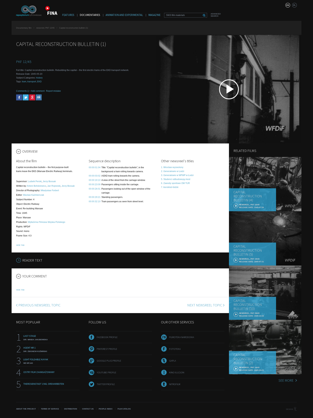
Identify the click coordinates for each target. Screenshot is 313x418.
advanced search (216, 15)
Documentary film (24, 28)
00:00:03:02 (95, 176)
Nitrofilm (174, 384)
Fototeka (175, 349)
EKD (39, 81)
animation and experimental (124, 15)
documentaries (90, 15)
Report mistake (53, 91)
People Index (105, 409)
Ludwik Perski (35, 181)
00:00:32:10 (95, 201)
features (68, 15)
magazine (154, 15)
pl (294, 5)
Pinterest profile (107, 349)
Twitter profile (106, 384)
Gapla (172, 360)
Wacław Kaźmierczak (33, 195)
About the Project (26, 409)
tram (24, 81)
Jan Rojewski (53, 186)
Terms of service (50, 409)
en (287, 5)
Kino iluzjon (176, 372)
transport (31, 81)
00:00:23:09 (95, 184)
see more (285, 380)
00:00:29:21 (95, 197)
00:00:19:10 (95, 180)
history (39, 78)
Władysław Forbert (50, 190)
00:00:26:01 (95, 189)
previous (39, 305)
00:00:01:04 (95, 167)
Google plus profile (109, 360)
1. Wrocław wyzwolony (172, 167)
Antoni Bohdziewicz (36, 186)
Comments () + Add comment (30, 91)
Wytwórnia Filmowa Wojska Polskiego (46, 222)
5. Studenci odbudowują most (175, 179)
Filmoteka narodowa (181, 337)
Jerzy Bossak (49, 181)
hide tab (20, 245)
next (204, 305)
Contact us (88, 409)
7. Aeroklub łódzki (169, 187)
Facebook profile (107, 337)
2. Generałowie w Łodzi (172, 171)
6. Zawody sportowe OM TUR (175, 183)
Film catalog (124, 409)
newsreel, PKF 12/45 (45, 28)
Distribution (70, 409)
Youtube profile (106, 372)
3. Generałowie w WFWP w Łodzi (177, 175)
